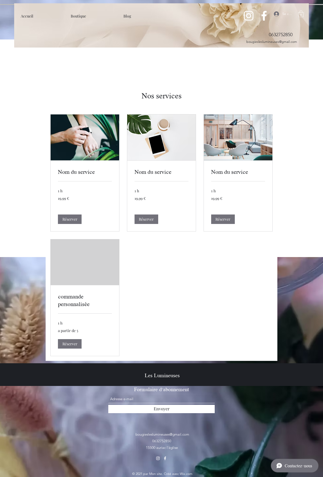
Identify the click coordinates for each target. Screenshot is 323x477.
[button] (301, 13)
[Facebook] (264, 15)
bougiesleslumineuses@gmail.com (271, 41)
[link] (85, 171)
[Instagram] (248, 15)
